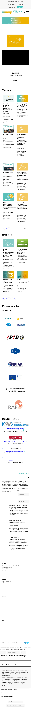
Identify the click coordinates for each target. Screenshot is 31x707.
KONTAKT (21, 4)
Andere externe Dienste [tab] (7, 693)
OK (1, 652)
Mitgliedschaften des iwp (8, 627)
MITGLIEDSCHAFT (19, 1)
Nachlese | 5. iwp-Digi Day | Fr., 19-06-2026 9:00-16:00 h (8, 281)
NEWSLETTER (12, 7)
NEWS (15, 80)
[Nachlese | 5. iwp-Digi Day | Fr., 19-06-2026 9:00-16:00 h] (8, 275)
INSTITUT (10, 1)
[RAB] (15, 404)
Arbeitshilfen (5, 605)
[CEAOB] (15, 377)
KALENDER (15, 73)
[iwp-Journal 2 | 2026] (8, 129)
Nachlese (7, 235)
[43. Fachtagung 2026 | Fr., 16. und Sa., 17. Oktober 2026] (22, 98)
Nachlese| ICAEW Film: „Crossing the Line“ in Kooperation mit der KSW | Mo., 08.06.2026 (22, 250)
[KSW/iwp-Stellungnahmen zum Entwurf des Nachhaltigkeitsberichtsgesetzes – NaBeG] (8, 197)
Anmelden (20, 7)
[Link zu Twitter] (28, 643)
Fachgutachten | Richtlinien (9, 602)
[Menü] (27, 12)
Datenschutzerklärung (7, 633)
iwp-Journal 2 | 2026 (8, 134)
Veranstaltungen (6, 598)
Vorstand (4, 622)
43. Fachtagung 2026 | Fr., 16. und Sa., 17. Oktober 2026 (22, 105)
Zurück (5, 21)
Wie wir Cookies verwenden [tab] (9, 665)
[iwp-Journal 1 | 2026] (8, 166)
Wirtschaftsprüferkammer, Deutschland (15, 451)
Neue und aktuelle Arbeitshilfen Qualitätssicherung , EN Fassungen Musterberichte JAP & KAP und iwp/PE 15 (22, 207)
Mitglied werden (6, 624)
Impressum (5, 629)
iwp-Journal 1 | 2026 (8, 172)
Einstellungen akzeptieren (14, 701)
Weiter (25, 21)
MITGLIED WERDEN (12, 4)
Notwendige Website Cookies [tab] (9, 689)
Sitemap (4, 631)
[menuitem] (10, 1)
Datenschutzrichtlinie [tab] (7, 696)
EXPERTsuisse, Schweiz (14, 460)
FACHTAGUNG (5, 607)
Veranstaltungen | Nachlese (9, 600)
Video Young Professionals (9, 611)
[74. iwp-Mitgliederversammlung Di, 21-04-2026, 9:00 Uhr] (22, 275)
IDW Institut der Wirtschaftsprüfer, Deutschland (14, 441)
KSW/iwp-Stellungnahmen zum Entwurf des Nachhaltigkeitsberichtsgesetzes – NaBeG (11, 205)
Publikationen (5, 609)
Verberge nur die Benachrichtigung (14, 705)
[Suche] (23, 12)
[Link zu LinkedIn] (25, 643)
